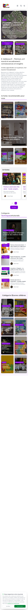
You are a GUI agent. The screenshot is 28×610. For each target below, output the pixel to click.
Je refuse (8, 606)
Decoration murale (20, 43)
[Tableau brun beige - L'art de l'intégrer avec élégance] (14, 133)
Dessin (4, 19)
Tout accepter (20, 606)
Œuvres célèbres (6, 107)
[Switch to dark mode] (24, 5)
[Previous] (12, 203)
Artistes (5, 174)
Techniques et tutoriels (7, 43)
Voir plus (14, 207)
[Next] (16, 203)
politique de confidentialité (13, 603)
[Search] (21, 6)
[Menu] (17, 5)
